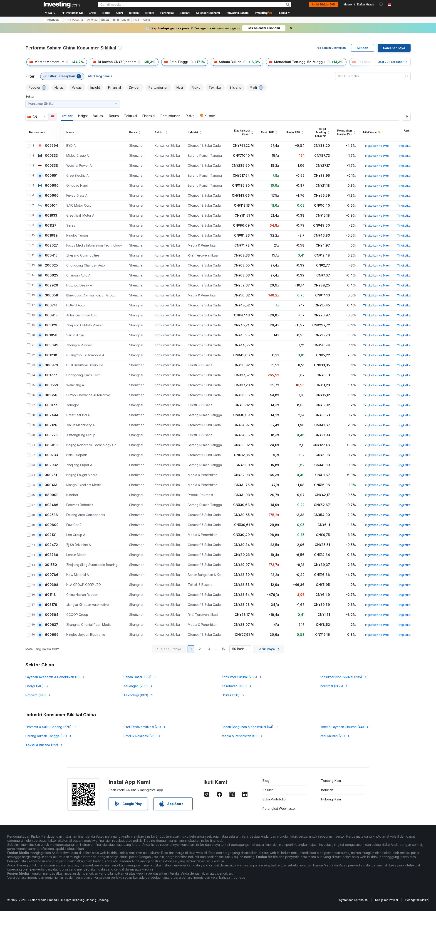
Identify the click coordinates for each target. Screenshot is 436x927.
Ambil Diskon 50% (323, 4)
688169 (51, 445)
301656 (51, 395)
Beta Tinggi (178, 62)
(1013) (136, 695)
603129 (51, 325)
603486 (51, 504)
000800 (52, 524)
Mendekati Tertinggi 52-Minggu (299, 62)
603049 (51, 345)
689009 (52, 495)
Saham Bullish (230, 62)
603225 (51, 435)
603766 (51, 554)
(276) (48, 727)
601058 (51, 335)
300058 (51, 295)
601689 (51, 235)
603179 (51, 604)
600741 (51, 305)
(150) (231, 695)
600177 (51, 405)
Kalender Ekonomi (208, 13)
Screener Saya (394, 48)
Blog (266, 781)
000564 (51, 614)
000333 (51, 155)
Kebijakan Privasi (386, 900)
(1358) (331, 686)
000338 (51, 165)
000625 (51, 275)
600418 (51, 315)
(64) (247, 727)
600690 (52, 185)
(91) (240, 736)
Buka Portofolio (274, 799)
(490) (234, 686)
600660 (52, 195)
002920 (51, 285)
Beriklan (327, 790)
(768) (239, 677)
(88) (46, 736)
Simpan (362, 48)
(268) (136, 686)
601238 (51, 355)
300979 (51, 365)
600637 (51, 624)
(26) (140, 736)
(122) (41, 745)
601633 (51, 215)
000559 (51, 385)
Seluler (268, 790)
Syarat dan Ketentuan (353, 900)
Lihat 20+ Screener (391, 62)
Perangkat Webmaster (279, 808)
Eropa (105, 19)
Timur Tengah (121, 19)
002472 (51, 544)
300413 (51, 485)
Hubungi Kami (331, 799)
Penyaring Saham (237, 13)
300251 (51, 475)
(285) (341, 677)
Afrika (146, 19)
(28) (142, 727)
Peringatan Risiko (417, 900)
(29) (332, 736)
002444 (51, 415)
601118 (50, 594)
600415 (51, 255)
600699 (52, 634)
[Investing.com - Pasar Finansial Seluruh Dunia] (61, 4)
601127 (50, 225)
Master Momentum (49, 62)
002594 (51, 145)
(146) (34, 686)
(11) (52, 677)
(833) (137, 677)
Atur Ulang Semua (100, 76)
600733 (51, 455)
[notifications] (381, 4)
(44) (342, 727)
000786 (51, 574)
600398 (51, 584)
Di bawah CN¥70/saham (117, 62)
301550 (51, 564)
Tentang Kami (331, 781)
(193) (35, 695)
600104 (51, 205)
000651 (51, 175)
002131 (50, 534)
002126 (51, 425)
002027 (51, 245)
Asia (136, 19)
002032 (51, 465)
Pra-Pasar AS (75, 19)
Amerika (92, 19)
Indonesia (53, 19)
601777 (51, 375)
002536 (51, 514)
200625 (51, 265)
